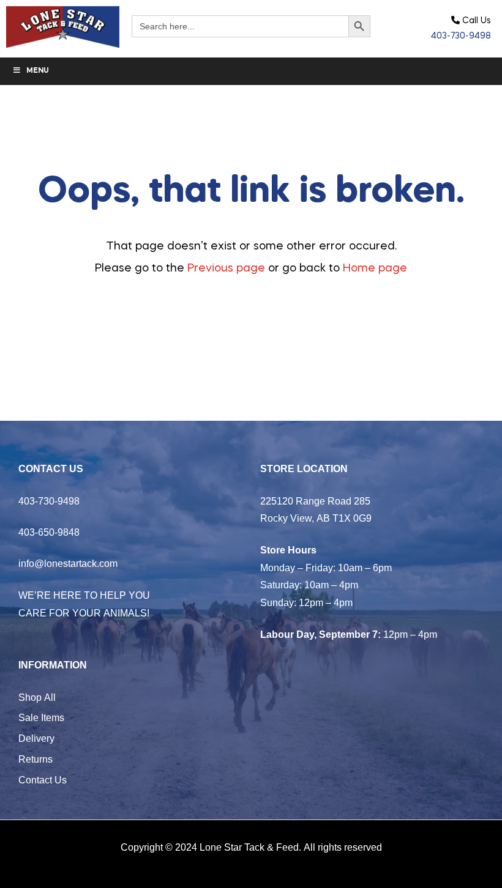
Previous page (226, 268)
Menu (37, 71)
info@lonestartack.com (68, 563)
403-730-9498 (461, 36)
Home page (375, 268)
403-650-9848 (49, 532)
